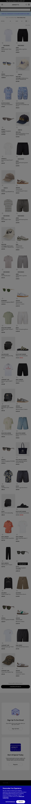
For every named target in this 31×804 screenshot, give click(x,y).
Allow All (21, 801)
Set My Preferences (10, 801)
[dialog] (15, 795)
